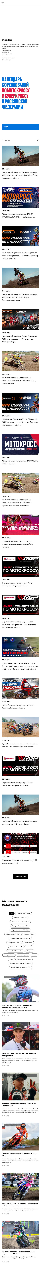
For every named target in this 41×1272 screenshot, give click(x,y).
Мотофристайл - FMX (14, 942)
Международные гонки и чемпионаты (20, 938)
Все (12, 913)
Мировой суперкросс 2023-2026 (20, 930)
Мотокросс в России (29, 934)
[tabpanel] (20, 513)
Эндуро (28, 946)
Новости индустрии (23, 955)
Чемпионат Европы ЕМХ (20, 917)
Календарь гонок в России (24, 959)
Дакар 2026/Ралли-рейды (15, 951)
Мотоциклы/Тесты (9, 955)
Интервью (29, 951)
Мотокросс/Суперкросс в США (20, 926)
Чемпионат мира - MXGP (23, 913)
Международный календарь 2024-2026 (20, 963)
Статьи (34, 955)
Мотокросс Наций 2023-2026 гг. (20, 921)
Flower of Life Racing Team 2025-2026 (20, 967)
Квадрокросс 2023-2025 (13, 934)
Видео (11, 959)
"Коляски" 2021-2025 (16, 946)
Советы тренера (28, 942)
